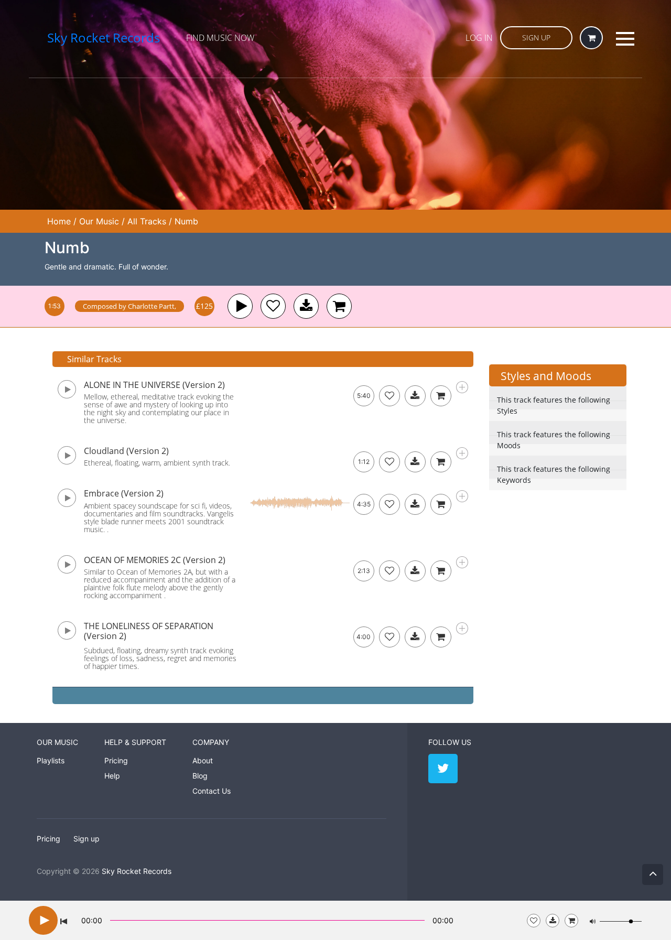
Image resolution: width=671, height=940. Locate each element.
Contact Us (211, 790)
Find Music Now (220, 38)
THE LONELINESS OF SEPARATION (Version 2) (148, 631)
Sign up (86, 838)
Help (112, 775)
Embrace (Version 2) (124, 493)
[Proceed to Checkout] (571, 920)
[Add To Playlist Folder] (533, 920)
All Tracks (146, 221)
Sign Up (536, 37)
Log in (479, 38)
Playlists (50, 760)
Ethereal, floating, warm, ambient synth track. (157, 463)
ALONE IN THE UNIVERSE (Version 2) (154, 385)
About (202, 760)
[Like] (273, 306)
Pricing (116, 760)
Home (59, 221)
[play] (240, 306)
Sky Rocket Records (136, 871)
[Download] (415, 395)
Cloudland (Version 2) (126, 451)
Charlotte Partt (151, 306)
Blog (200, 775)
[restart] (63, 920)
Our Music (99, 221)
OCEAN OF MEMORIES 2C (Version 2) (154, 560)
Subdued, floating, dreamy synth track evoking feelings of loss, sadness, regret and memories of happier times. (160, 658)
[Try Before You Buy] (552, 920)
